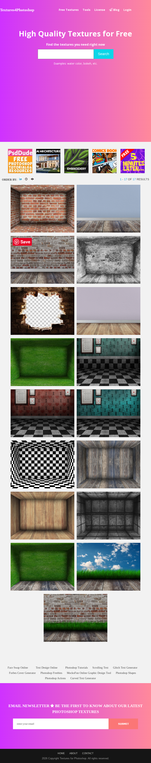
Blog (116, 10)
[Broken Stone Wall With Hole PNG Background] (42, 334)
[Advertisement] (75, 97)
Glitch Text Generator (125, 667)
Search (103, 54)
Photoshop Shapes (126, 673)
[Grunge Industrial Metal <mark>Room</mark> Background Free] (108, 538)
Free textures (69, 10)
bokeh (87, 63)
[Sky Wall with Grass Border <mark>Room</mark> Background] (108, 589)
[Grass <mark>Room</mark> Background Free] (42, 385)
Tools (86, 10)
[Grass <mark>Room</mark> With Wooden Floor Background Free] (42, 589)
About (73, 753)
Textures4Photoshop (17, 10)
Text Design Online (46, 667)
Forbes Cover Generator (22, 673)
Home (61, 753)
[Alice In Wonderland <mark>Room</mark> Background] (42, 436)
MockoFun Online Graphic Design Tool (89, 673)
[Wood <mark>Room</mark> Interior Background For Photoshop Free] (108, 487)
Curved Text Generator (83, 678)
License (99, 10)
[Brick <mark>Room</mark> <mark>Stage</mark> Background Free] (42, 231)
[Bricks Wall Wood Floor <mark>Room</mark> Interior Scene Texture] (42, 282)
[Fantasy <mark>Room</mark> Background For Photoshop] (108, 436)
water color (74, 63)
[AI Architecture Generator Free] (48, 161)
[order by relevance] (20, 179)
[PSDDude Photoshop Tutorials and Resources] (20, 161)
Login (127, 10)
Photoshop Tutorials (76, 667)
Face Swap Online (18, 667)
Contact (87, 753)
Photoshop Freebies (51, 673)
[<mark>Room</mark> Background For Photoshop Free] (108, 334)
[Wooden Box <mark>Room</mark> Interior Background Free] (42, 538)
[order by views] (32, 179)
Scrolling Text (100, 667)
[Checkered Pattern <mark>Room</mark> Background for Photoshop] (42, 487)
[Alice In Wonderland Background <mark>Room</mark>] (108, 385)
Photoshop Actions (55, 678)
